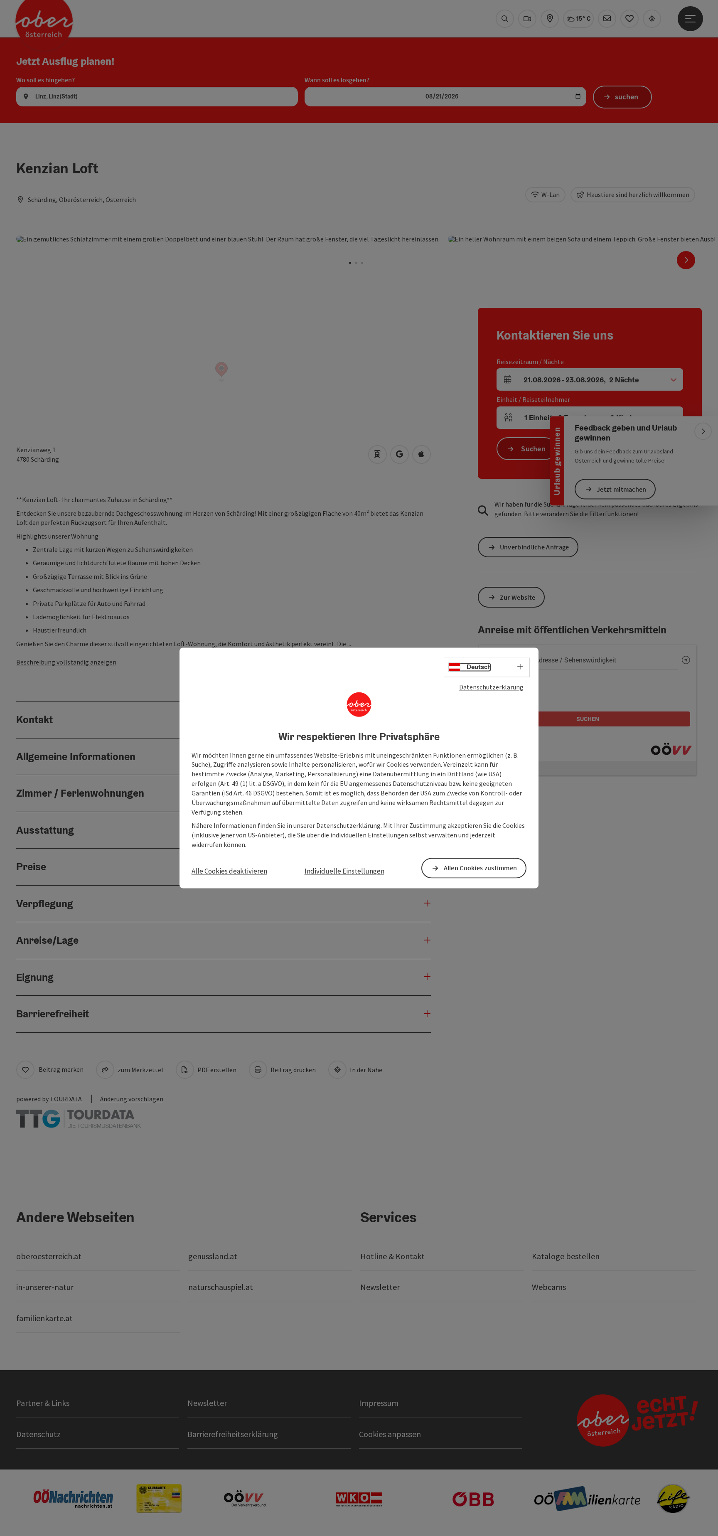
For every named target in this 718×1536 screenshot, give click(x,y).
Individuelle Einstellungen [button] (344, 871)
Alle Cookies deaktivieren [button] (229, 871)
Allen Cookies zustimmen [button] (480, 868)
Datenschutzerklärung (491, 687)
